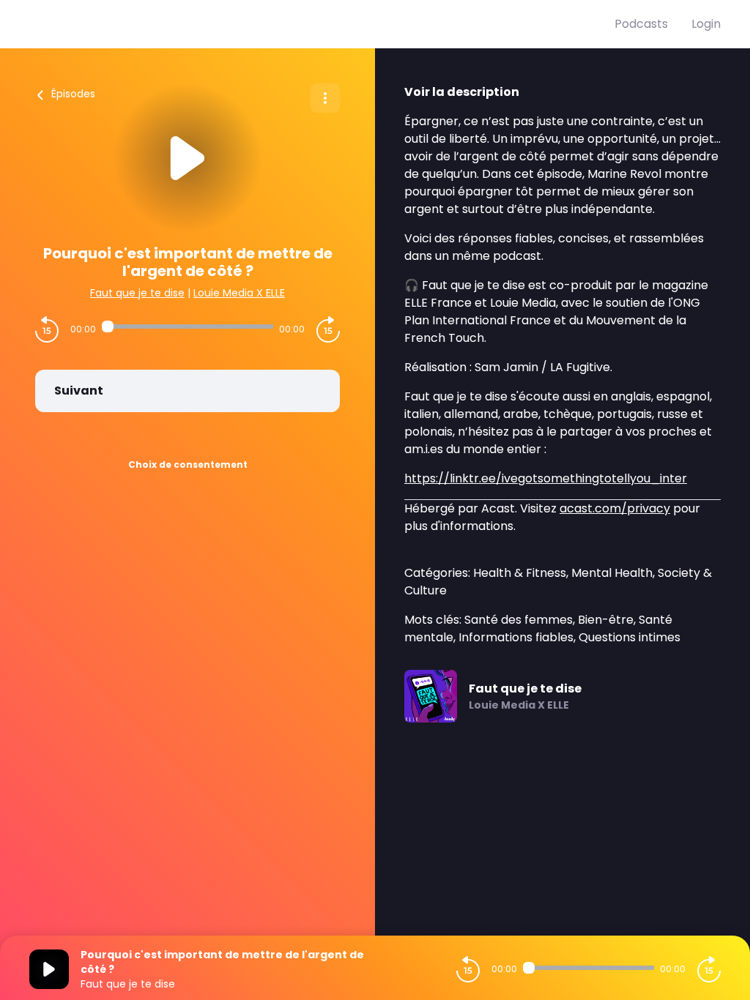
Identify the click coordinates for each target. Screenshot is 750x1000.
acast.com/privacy (615, 508)
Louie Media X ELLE (239, 293)
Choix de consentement (188, 464)
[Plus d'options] (325, 98)
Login (706, 23)
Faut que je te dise (137, 293)
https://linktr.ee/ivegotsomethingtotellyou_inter (545, 478)
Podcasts (641, 23)
